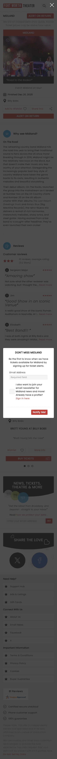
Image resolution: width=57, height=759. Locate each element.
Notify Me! (39, 412)
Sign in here (23, 398)
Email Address (17, 372)
